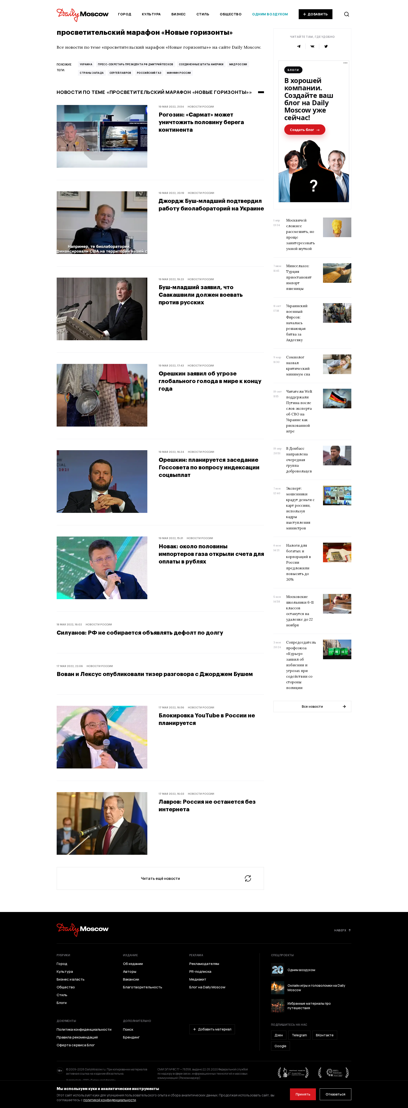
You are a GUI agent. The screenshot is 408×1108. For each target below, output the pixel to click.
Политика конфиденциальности (84, 1029)
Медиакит (197, 979)
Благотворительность (142, 987)
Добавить (318, 14)
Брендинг (131, 1037)
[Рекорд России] (333, 1072)
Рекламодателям (204, 963)
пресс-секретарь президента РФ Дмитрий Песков (135, 64)
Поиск (128, 1029)
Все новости (312, 706)
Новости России (201, 106)
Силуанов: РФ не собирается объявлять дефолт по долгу (140, 632)
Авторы (129, 971)
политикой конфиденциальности (109, 1100)
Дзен (279, 1035)
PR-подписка (200, 971)
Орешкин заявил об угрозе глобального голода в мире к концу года (210, 381)
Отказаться (335, 1094)
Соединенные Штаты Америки (201, 64)
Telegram (299, 1035)
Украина (86, 64)
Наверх (340, 930)
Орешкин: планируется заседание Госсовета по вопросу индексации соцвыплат (209, 467)
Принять (303, 1094)
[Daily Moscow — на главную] (83, 930)
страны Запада (92, 72)
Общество (231, 14)
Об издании (133, 963)
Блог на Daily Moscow (207, 987)
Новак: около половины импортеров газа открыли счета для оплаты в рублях (211, 554)
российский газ (149, 72)
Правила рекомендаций (77, 1037)
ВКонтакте (325, 1035)
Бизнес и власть (71, 979)
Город (125, 14)
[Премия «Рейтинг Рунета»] (293, 1072)
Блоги (62, 1002)
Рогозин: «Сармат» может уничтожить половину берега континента (201, 122)
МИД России (238, 64)
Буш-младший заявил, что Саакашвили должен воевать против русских (201, 294)
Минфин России (179, 72)
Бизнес (178, 14)
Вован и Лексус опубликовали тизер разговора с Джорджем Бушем (155, 673)
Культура (151, 14)
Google (280, 1046)
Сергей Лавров (120, 72)
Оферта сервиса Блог (76, 1045)
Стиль (202, 14)
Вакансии (131, 979)
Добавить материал (214, 1029)
